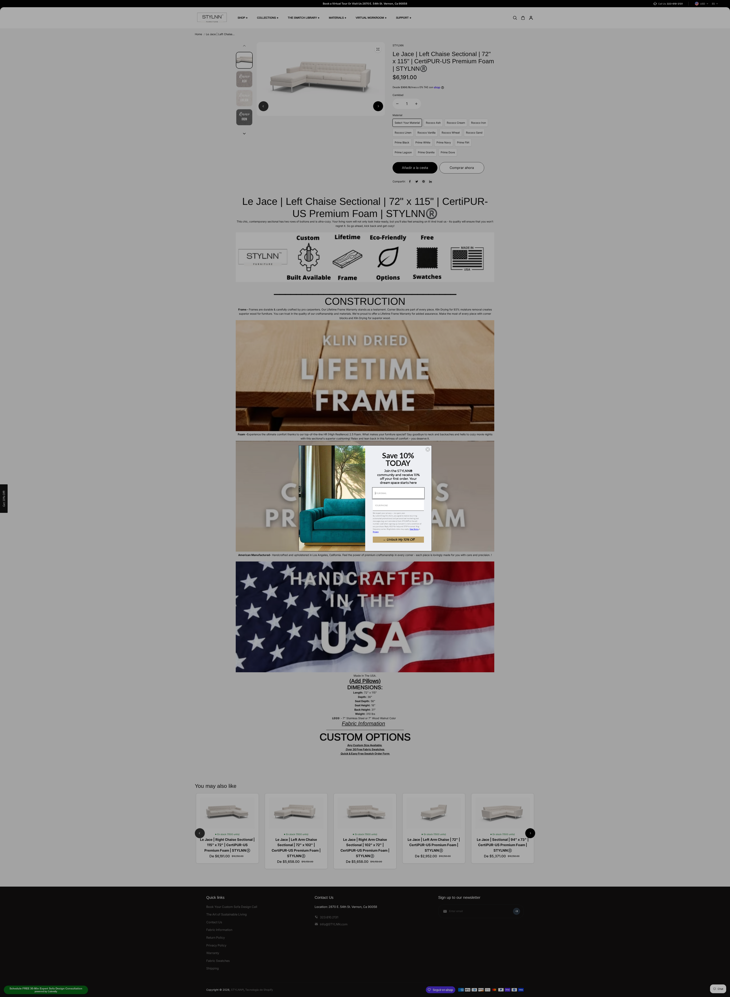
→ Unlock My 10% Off (398, 539)
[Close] (427, 449)
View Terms (414, 529)
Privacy (376, 532)
